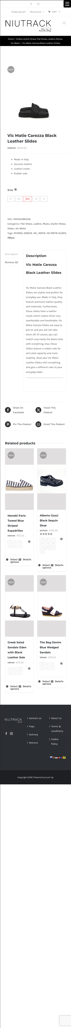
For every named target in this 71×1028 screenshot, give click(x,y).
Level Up (49, 777)
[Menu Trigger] (67, 4)
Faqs (32, 726)
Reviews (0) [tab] (11, 262)
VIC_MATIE (39, 233)
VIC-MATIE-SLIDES (56, 233)
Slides (10, 228)
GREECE (28, 233)
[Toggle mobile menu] (64, 23)
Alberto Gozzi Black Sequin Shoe (49, 520)
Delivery (33, 734)
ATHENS (18, 233)
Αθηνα (11, 237)
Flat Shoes (26, 223)
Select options (14, 560)
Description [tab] (11, 254)
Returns (33, 742)
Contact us (35, 718)
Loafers (38, 223)
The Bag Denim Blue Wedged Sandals (50, 647)
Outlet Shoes (58, 223)
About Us (56, 718)
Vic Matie (21, 228)
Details (27, 559)
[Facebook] (6, 733)
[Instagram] (11, 733)
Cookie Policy (55, 741)
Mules (46, 223)
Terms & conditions (57, 729)
